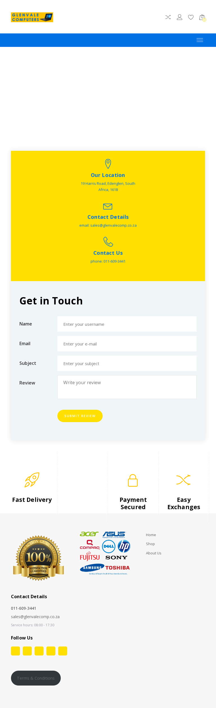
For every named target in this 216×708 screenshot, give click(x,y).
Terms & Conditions (36, 678)
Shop (150, 543)
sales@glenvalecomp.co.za (35, 616)
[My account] (179, 18)
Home (151, 534)
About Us (153, 553)
